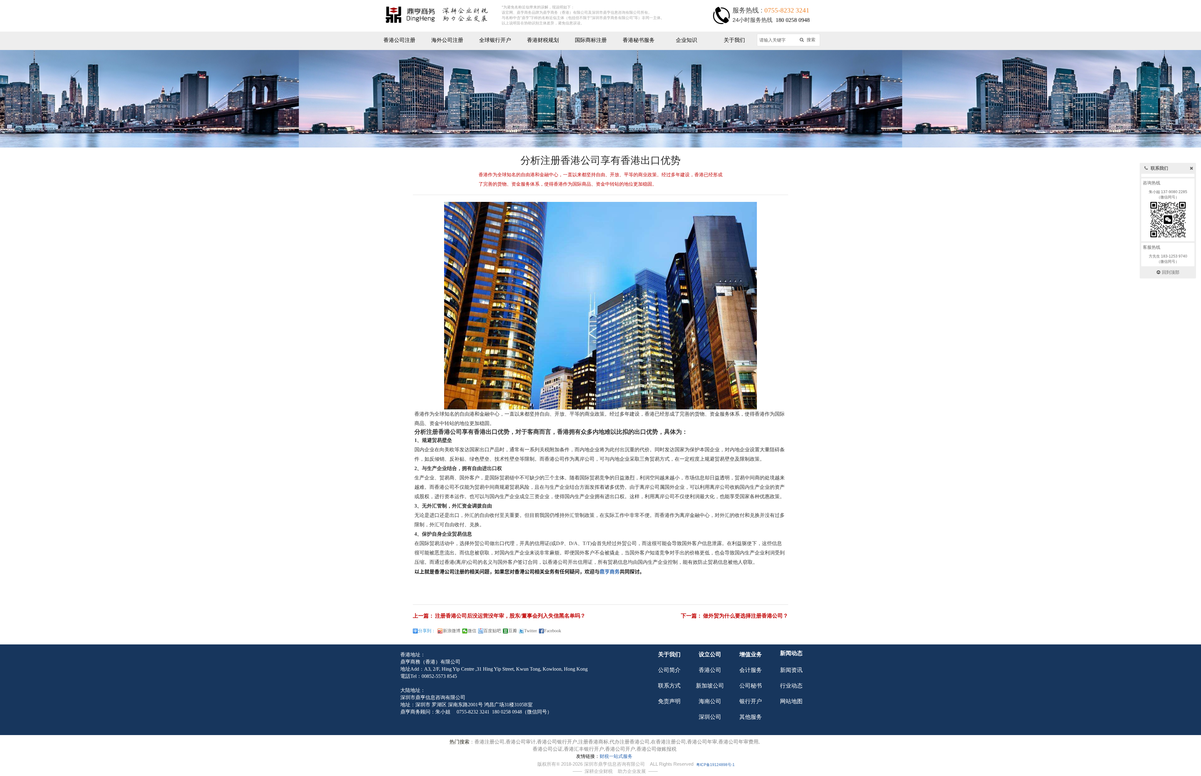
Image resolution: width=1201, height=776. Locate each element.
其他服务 (750, 717)
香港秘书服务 (639, 40)
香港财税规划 (543, 40)
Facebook (552, 630)
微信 (472, 630)
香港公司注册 (399, 40)
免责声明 (669, 701)
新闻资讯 (791, 670)
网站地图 (791, 701)
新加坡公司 (710, 686)
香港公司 (710, 670)
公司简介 (669, 670)
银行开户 (750, 701)
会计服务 (750, 670)
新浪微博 (451, 630)
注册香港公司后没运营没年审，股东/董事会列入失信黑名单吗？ (510, 616)
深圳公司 (710, 717)
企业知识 (686, 40)
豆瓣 (512, 630)
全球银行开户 (495, 40)
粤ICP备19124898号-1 (715, 765)
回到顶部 (1170, 272)
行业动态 (791, 686)
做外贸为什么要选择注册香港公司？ (745, 616)
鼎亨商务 (610, 571)
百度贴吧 (492, 630)
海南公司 (710, 701)
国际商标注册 (591, 40)
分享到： (427, 630)
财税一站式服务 (616, 756)
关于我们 (734, 40)
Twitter (530, 630)
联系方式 (669, 686)
